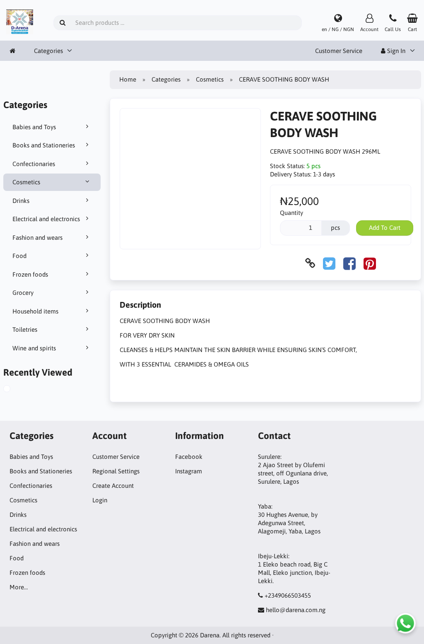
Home (127, 79)
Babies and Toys (34, 126)
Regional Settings (116, 471)
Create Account (113, 485)
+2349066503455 (288, 595)
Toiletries (24, 329)
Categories (48, 50)
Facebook (188, 456)
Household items (35, 311)
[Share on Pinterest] (370, 263)
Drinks (20, 200)
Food (19, 255)
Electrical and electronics (46, 218)
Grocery (23, 292)
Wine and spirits (34, 348)
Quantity (291, 212)
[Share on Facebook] (349, 263)
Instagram (188, 471)
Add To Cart (384, 227)
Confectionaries (33, 163)
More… (19, 587)
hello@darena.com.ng (295, 609)
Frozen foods (30, 274)
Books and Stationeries (43, 145)
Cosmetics (26, 182)
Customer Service (338, 50)
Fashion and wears (37, 237)
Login (99, 500)
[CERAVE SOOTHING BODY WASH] (16, 389)
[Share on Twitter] (329, 263)
